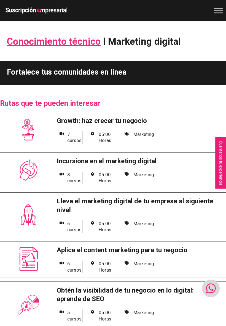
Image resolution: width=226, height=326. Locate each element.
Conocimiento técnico (54, 41)
